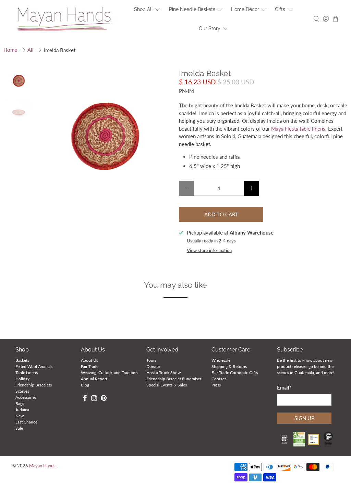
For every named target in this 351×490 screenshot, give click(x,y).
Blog (85, 384)
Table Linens (26, 372)
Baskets (22, 360)
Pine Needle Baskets (192, 9)
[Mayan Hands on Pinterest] (104, 399)
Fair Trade (89, 366)
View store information (209, 250)
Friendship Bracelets (33, 384)
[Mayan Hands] (64, 19)
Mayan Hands (42, 465)
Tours (151, 360)
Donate (153, 366)
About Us (89, 360)
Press (216, 384)
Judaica (22, 409)
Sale (19, 428)
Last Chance (26, 422)
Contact (218, 378)
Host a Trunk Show (163, 372)
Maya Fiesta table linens (298, 129)
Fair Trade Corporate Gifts (234, 372)
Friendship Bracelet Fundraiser (173, 378)
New (19, 415)
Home (10, 49)
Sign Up (304, 418)
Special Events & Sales (166, 384)
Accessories (25, 397)
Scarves (22, 391)
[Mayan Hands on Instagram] (94, 399)
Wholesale (220, 360)
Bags (19, 403)
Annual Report (94, 378)
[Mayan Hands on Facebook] (85, 399)
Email (284, 387)
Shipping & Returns (229, 366)
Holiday (22, 378)
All (30, 49)
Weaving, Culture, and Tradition (109, 372)
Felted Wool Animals (33, 366)
